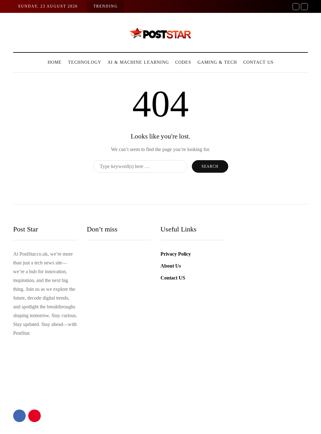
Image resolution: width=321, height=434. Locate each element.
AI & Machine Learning (138, 62)
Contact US (258, 62)
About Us (170, 266)
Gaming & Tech (217, 62)
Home (55, 62)
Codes (183, 62)
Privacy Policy (175, 254)
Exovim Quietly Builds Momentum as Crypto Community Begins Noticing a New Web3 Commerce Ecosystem (144, 386)
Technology (84, 62)
